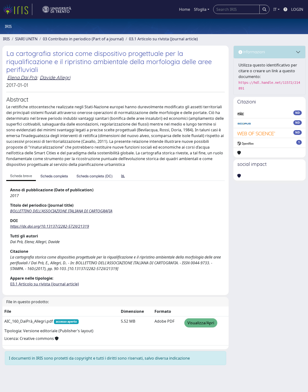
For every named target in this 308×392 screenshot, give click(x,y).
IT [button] (275, 9)
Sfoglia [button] (200, 9)
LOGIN (297, 9)
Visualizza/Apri (200, 323)
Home (184, 9)
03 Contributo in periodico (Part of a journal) (83, 39)
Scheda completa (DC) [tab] (95, 175)
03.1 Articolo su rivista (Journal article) (163, 39)
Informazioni (253, 51)
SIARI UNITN (26, 39)
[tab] (123, 176)
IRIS (6, 39)
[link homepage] (17, 9)
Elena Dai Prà (22, 77)
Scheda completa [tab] (54, 175)
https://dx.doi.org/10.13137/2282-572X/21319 (49, 226)
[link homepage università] (56, 9)
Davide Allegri (55, 77)
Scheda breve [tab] (21, 175)
